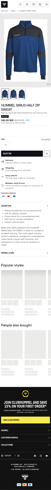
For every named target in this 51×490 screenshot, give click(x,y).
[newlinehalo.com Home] (4, 4)
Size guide (45, 139)
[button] (27, 4)
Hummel (4, 430)
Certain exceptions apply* (12, 410)
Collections (7, 445)
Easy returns (11, 176)
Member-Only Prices (15, 183)
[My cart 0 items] (40, 4)
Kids (13, 11)
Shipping (9, 168)
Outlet (4, 11)
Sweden (8, 456)
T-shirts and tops (27, 11)
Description (6, 206)
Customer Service (9, 437)
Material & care (7, 253)
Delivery (9, 160)
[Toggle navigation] (20, 4)
